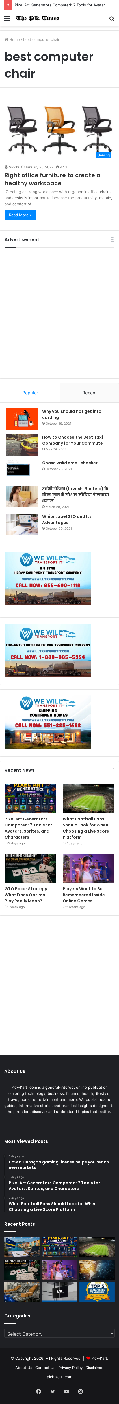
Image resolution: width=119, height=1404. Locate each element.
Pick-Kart (99, 1358)
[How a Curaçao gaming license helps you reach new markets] (22, 1247)
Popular (30, 392)
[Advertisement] (59, 313)
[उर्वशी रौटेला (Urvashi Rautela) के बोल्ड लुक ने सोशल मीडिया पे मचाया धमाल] (22, 496)
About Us (23, 1367)
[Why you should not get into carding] (22, 419)
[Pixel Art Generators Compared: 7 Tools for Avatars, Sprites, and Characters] (30, 798)
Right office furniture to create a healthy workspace (53, 179)
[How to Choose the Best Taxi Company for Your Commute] (22, 445)
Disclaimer (94, 1367)
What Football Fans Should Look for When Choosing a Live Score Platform (86, 828)
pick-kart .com (59, 1376)
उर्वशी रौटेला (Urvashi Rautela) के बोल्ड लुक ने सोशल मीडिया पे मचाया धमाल (75, 495)
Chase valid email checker (70, 463)
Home (14, 39)
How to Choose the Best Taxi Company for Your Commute (72, 440)
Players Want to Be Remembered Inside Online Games (84, 895)
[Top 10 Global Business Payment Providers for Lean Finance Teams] (97, 1270)
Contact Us (45, 1367)
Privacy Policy (70, 1367)
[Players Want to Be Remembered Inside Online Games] (88, 868)
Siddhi (14, 167)
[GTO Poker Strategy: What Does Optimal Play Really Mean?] (30, 868)
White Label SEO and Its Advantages (67, 519)
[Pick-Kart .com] (37, 18)
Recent (89, 392)
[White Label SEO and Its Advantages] (22, 524)
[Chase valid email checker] (22, 471)
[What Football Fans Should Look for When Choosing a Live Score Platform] (88, 798)
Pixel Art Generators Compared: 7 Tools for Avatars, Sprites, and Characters (28, 828)
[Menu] (7, 20)
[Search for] (112, 20)
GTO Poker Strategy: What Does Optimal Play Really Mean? (26, 895)
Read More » (20, 214)
